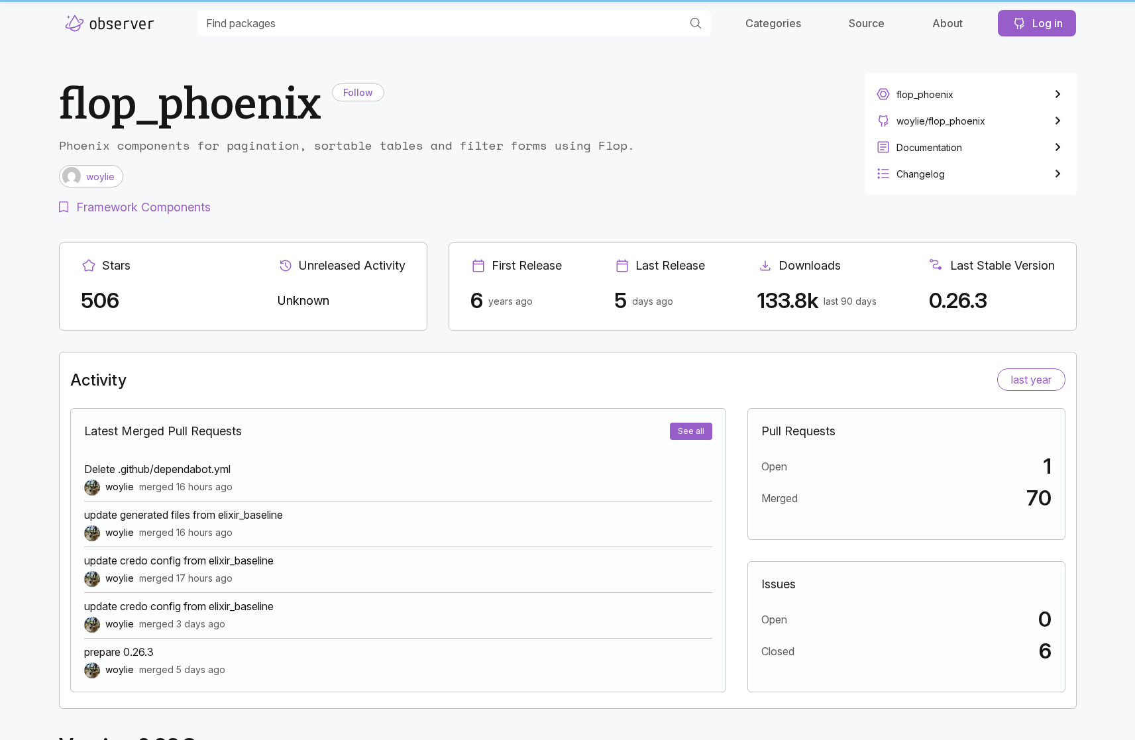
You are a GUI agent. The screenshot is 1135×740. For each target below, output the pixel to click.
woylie (119, 486)
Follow (358, 92)
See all (691, 431)
